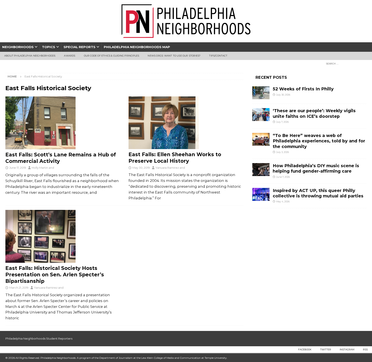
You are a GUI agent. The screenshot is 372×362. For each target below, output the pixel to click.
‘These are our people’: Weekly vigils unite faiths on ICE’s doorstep (314, 113)
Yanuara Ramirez (167, 167)
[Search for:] (345, 63)
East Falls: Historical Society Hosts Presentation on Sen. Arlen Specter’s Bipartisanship (54, 274)
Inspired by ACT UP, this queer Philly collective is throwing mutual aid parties (319, 193)
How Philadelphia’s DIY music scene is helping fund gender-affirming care (316, 168)
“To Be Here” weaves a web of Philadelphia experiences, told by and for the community (319, 141)
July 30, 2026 (283, 94)
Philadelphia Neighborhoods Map (137, 47)
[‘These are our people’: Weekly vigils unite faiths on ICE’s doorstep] (261, 114)
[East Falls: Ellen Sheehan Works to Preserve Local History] (186, 122)
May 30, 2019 (141, 167)
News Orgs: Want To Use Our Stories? (174, 55)
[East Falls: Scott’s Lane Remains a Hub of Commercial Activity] (62, 122)
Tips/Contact (218, 55)
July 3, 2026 (282, 152)
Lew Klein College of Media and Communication (171, 357)
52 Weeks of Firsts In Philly (303, 88)
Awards (69, 55)
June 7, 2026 (283, 176)
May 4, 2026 (283, 201)
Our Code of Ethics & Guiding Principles (111, 55)
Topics (48, 47)
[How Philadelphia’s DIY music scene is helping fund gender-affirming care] (261, 169)
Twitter (325, 349)
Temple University (216, 357)
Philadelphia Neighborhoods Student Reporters (38, 338)
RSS (365, 349)
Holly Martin (40, 167)
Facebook (305, 349)
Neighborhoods (18, 47)
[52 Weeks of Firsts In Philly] (261, 92)
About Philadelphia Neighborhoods (29, 55)
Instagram (347, 349)
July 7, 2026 (282, 121)
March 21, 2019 (18, 287)
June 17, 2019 (17, 167)
